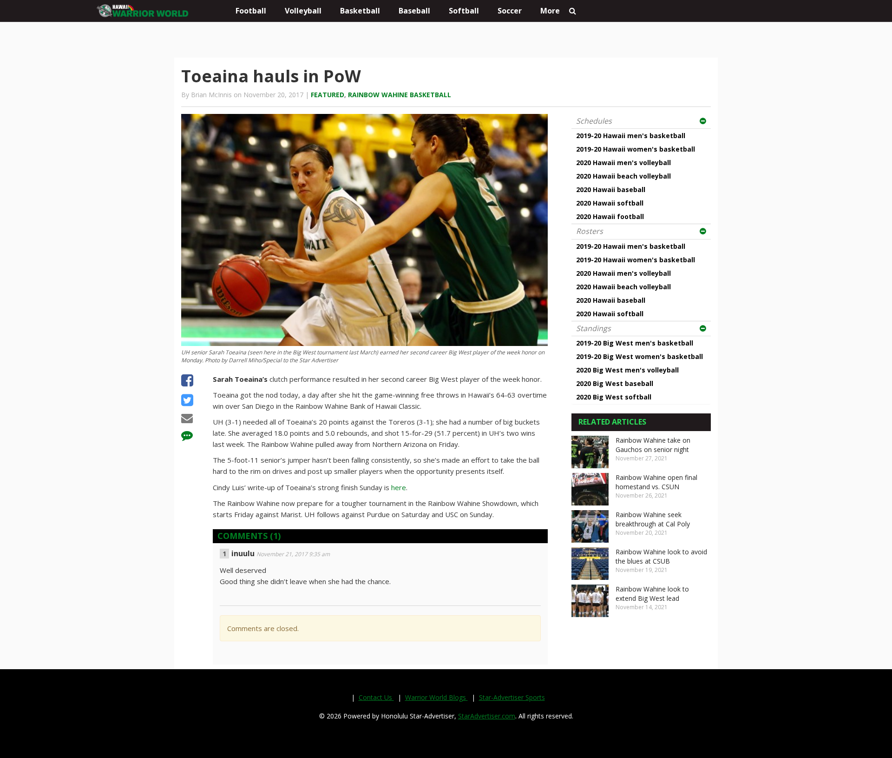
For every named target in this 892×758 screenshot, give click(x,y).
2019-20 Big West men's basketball (634, 343)
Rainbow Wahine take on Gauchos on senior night (653, 445)
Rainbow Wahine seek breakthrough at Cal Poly (653, 519)
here (398, 487)
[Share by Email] (187, 419)
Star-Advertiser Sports (512, 697)
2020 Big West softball (613, 396)
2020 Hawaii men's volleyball (623, 162)
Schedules (594, 121)
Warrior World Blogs (436, 697)
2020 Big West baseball (614, 383)
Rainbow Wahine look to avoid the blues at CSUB (661, 556)
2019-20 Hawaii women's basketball (635, 149)
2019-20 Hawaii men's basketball (630, 135)
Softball (464, 11)
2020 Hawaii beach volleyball (623, 176)
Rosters (589, 231)
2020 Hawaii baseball (610, 189)
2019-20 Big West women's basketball (639, 356)
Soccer (510, 11)
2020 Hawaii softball (609, 203)
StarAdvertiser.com (486, 715)
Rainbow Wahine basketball (399, 94)
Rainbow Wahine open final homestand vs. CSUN (656, 482)
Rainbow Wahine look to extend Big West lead (652, 594)
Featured (327, 94)
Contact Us (376, 697)
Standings (593, 328)
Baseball (414, 11)
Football (251, 11)
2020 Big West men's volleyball (627, 370)
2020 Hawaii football (610, 216)
